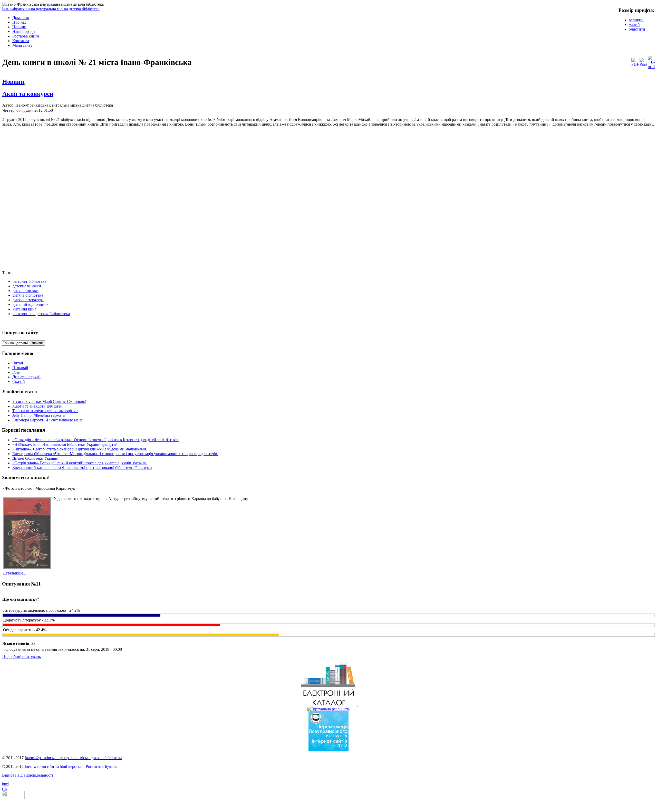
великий (636, 20)
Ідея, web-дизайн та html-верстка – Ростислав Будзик (71, 766)
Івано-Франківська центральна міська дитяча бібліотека (51, 9)
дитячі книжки (25, 290)
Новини (13, 81)
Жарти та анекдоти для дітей (37, 406)
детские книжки (27, 286)
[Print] (643, 64)
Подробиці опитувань (21, 656)
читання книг (24, 309)
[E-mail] (651, 66)
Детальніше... (14, 573)
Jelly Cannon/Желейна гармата (38, 415)
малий (634, 24)
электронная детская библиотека (41, 314)
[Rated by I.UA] (13, 797)
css (4, 788)
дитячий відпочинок (31, 304)
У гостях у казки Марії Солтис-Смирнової (49, 401)
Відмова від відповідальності (27, 775)
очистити (637, 29)
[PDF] (635, 64)
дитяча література (28, 300)
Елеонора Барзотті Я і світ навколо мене (47, 420)
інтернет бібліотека (29, 281)
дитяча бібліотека (28, 295)
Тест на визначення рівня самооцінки (45, 411)
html (5, 784)
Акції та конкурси (27, 93)
